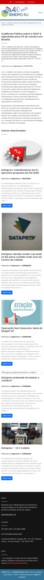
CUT (10, 2)
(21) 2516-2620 (6, 529)
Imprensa (17, 66)
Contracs (31, 2)
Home (3, 23)
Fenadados (19, 2)
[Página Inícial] (14, 12)
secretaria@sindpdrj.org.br (11, 534)
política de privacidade (17, 563)
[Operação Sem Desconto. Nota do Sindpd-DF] (22, 312)
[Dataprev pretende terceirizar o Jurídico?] (22, 372)
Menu (40, 12)
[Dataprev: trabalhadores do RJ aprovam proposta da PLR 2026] (22, 153)
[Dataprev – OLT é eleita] (22, 433)
